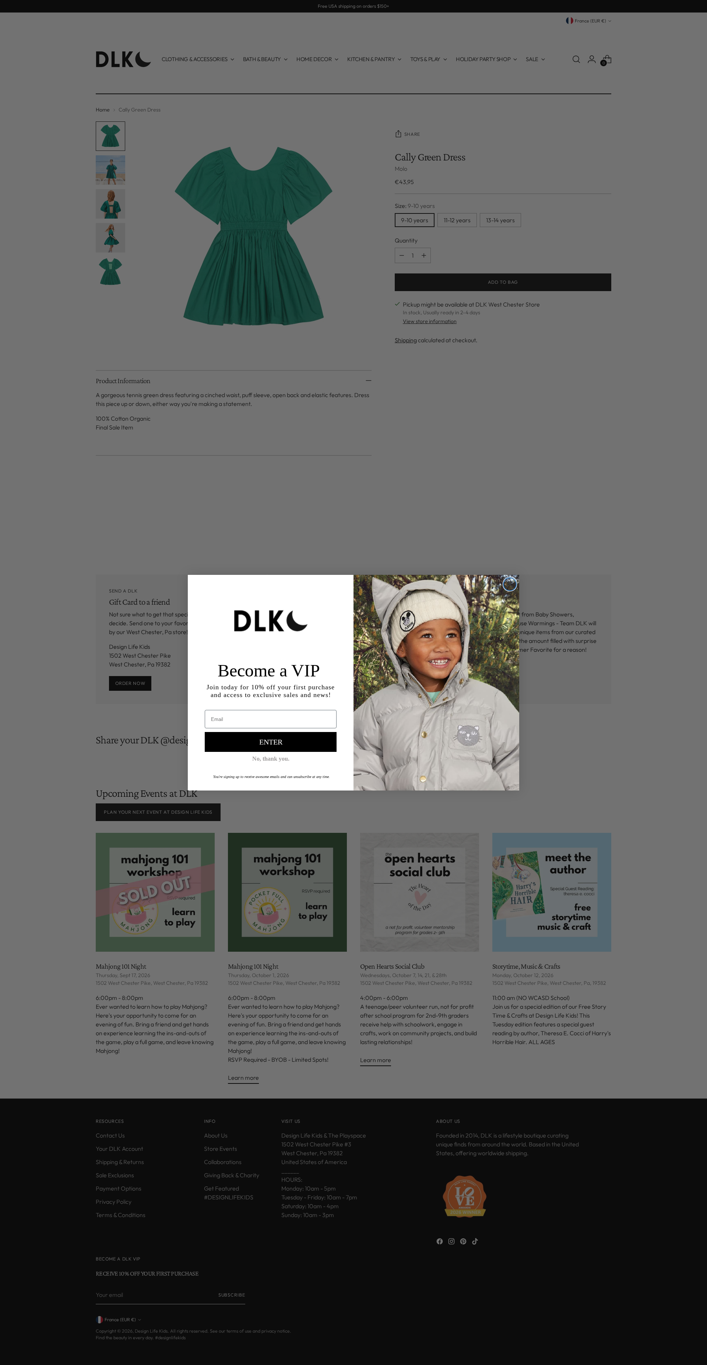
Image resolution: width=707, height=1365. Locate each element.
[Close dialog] (509, 584)
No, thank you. (270, 759)
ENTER (270, 742)
